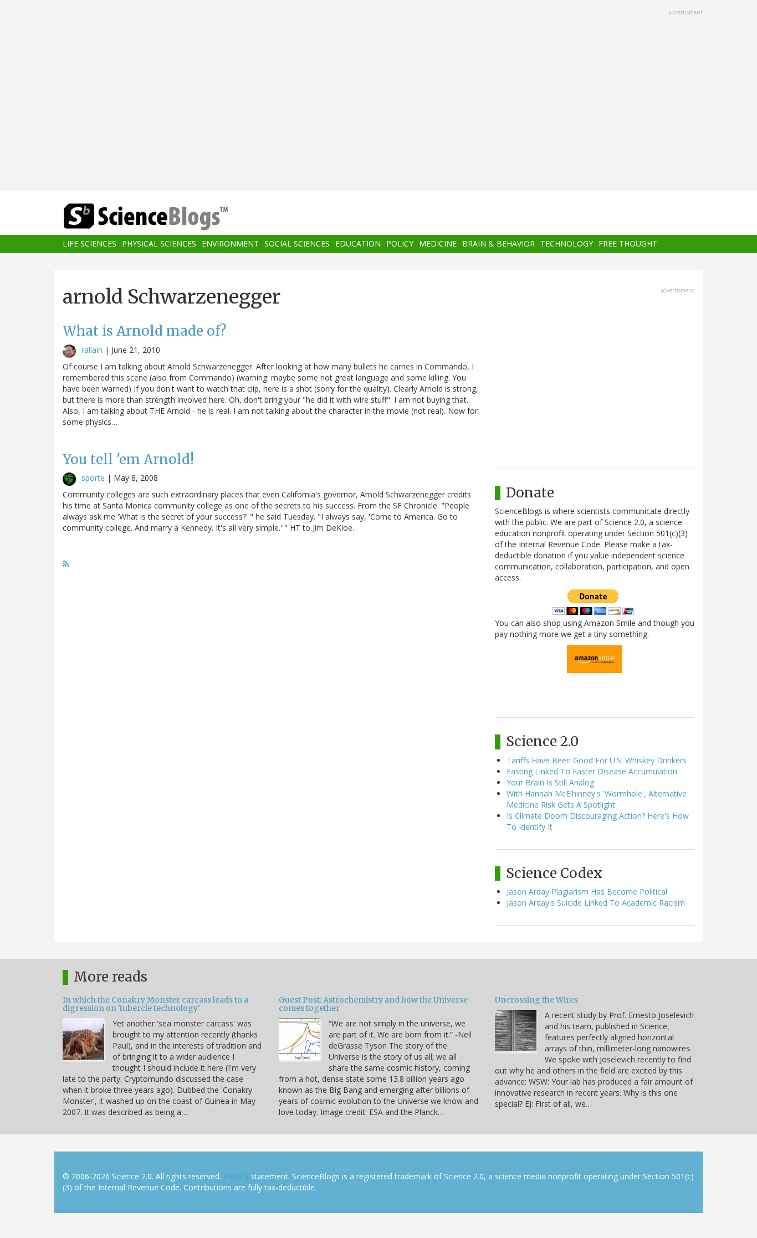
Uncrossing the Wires (536, 1000)
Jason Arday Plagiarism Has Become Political (587, 891)
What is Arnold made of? (145, 331)
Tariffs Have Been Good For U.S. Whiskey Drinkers (597, 760)
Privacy (236, 1176)
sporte (93, 477)
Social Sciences (297, 244)
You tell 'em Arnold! (128, 459)
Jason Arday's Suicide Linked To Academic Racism (596, 902)
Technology (566, 244)
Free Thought (628, 244)
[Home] (168, 216)
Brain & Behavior (498, 244)
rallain (92, 350)
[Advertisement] (378, 96)
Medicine (438, 244)
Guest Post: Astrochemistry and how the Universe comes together (373, 1004)
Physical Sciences (159, 244)
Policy (399, 244)
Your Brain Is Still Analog (550, 782)
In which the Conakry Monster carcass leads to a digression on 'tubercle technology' (155, 1004)
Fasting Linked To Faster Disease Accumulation (592, 771)
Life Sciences (89, 244)
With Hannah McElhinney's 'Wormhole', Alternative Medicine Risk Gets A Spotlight (597, 799)
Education (358, 244)
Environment (230, 244)
